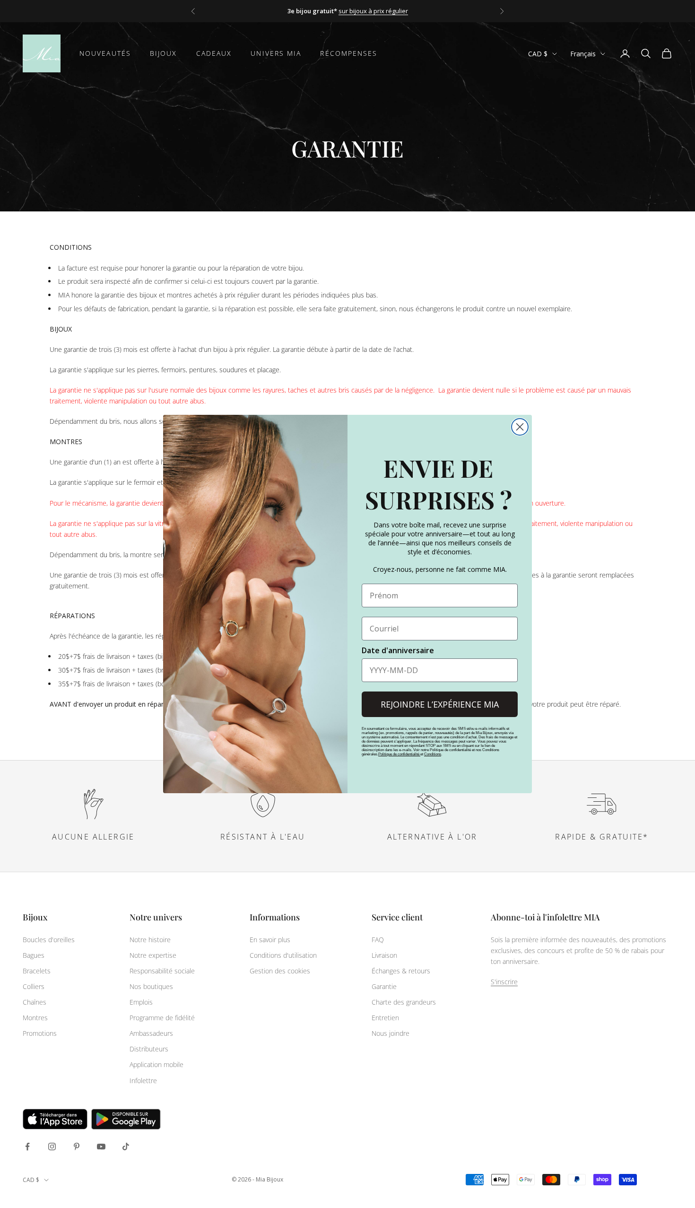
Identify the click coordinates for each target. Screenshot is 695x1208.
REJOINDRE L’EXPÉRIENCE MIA (440, 704)
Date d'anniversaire (398, 650)
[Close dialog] (520, 427)
